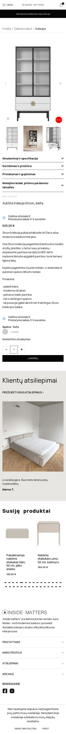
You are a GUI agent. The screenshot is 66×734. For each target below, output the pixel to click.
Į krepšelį (33, 358)
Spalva (6, 327)
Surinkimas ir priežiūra (17, 166)
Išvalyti (15, 332)
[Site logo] (33, 4)
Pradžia (7, 28)
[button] (33, 158)
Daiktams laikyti (23, 28)
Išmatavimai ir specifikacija (20, 158)
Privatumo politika (26, 728)
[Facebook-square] (5, 690)
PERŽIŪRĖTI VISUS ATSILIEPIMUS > (23, 392)
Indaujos (40, 28)
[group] (33, 447)
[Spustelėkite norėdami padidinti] (8, 118)
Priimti (45, 728)
